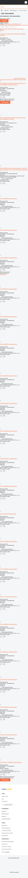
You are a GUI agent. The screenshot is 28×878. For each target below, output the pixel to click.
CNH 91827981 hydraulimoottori (8, 344)
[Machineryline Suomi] (10, 2)
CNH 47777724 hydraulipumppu (8, 596)
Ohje (3, 798)
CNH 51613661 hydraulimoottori (8, 569)
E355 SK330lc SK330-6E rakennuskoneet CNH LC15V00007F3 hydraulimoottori (12, 84)
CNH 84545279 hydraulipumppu (8, 652)
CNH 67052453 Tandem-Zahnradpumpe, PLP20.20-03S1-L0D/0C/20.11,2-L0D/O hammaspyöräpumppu (13, 169)
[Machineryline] (2, 10)
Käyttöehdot (4, 825)
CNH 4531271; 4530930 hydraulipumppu (11, 762)
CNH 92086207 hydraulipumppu (8, 289)
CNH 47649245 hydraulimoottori (8, 624)
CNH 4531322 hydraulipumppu (8, 514)
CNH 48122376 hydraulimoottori (8, 375)
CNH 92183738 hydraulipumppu (8, 316)
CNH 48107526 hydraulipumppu (8, 458)
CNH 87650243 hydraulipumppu (8, 198)
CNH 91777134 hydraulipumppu (8, 734)
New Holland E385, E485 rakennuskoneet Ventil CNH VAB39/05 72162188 (12, 118)
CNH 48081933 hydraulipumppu (8, 486)
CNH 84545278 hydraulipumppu (8, 230)
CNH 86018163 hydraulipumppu (8, 707)
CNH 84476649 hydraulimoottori (8, 403)
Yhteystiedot (4, 801)
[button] (26, 2)
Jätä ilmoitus (5, 102)
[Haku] (25, 6)
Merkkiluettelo (5, 835)
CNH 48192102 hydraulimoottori (8, 257)
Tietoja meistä (5, 796)
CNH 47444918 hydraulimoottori (8, 431)
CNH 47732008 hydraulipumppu (8, 541)
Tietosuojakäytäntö (6, 828)
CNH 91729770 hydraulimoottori (8, 679)
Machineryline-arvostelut (7, 833)
